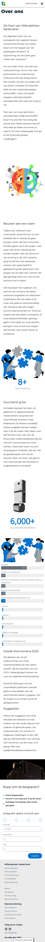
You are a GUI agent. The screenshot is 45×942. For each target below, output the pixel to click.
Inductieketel (10, 871)
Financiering (10, 896)
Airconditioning (11, 875)
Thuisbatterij (10, 879)
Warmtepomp (11, 882)
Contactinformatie (12, 915)
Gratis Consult (31, 3)
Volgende (35, 856)
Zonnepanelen (11, 868)
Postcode (6, 824)
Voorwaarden (10, 907)
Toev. (5, 844)
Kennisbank (9, 918)
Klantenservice (11, 899)
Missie (7, 888)
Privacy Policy (10, 911)
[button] (42, 3)
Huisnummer (7, 834)
